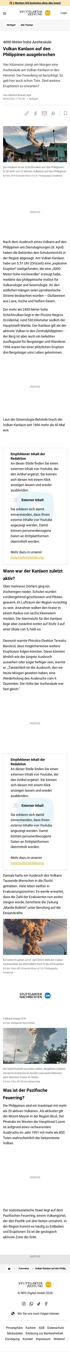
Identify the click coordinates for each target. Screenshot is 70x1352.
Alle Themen (27, 25)
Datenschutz (55, 1328)
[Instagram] (24, 1304)
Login (63, 12)
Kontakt (28, 1339)
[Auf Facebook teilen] (35, 113)
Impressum (43, 1339)
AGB (41, 1328)
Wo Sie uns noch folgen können (38, 1313)
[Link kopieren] (26, 113)
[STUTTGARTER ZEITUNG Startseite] (35, 13)
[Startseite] (9, 1268)
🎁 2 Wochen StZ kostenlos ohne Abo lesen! (35, 2)
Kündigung (12, 1339)
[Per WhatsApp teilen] (53, 113)
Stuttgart (11, 25)
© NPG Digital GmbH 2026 (35, 1293)
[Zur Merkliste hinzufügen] (64, 113)
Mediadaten (15, 1333)
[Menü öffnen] (4, 13)
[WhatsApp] (31, 1304)
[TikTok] (39, 1304)
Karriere (31, 1328)
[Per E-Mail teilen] (44, 113)
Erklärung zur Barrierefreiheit (44, 1333)
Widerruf (59, 1339)
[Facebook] (46, 1304)
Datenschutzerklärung (27, 557)
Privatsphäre (14, 1328)
